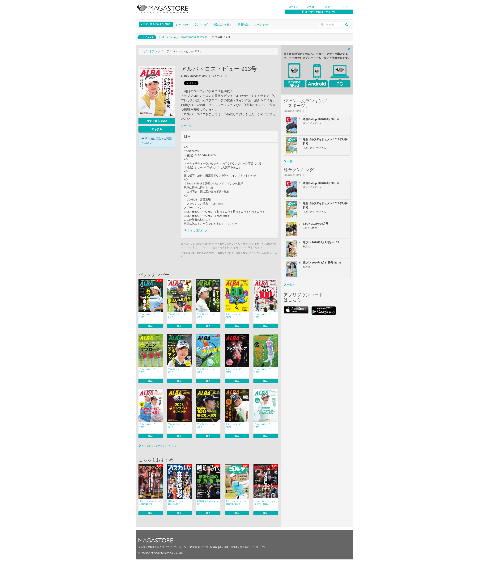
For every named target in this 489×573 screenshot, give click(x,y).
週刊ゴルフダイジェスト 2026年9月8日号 (236, 502)
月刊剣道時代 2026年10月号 (207, 502)
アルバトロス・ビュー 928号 (264, 425)
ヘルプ (344, 7)
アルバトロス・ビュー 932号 (149, 425)
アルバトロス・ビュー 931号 (177, 425)
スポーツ (186, 125)
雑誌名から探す (222, 24)
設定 (327, 7)
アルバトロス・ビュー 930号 (206, 425)
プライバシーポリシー (176, 547)
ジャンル (181, 24)
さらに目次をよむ (198, 230)
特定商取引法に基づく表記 (204, 547)
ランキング (201, 24)
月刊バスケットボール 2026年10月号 (177, 502)
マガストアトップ (152, 51)
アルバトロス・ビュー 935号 (206, 370)
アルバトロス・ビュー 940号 (206, 315)
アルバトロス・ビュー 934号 (235, 370)
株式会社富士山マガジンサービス (248, 547)
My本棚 (310, 7)
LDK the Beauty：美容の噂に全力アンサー (184, 37)
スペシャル (261, 24)
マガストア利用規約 (148, 547)
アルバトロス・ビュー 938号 (264, 315)
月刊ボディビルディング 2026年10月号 (149, 502)
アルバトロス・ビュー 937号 (149, 370)
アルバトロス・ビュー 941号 (177, 315)
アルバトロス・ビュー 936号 (177, 370)
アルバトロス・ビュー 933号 (264, 370)
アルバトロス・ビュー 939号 (235, 315)
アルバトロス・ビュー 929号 (235, 425)
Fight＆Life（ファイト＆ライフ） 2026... (264, 502)
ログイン (293, 7)
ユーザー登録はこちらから (320, 11)
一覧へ (290, 161)
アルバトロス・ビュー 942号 (149, 315)
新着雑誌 (243, 24)
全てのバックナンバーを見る (159, 445)
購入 (150, 326)
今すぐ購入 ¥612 (157, 120)
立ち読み (156, 129)
